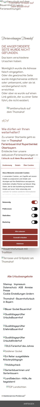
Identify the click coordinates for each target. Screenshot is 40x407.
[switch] (34, 209)
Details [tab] (17, 165)
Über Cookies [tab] (29, 165)
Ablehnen (20, 244)
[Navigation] (37, 3)
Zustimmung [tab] (7, 165)
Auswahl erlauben (20, 237)
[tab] (18, 28)
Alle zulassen (20, 231)
